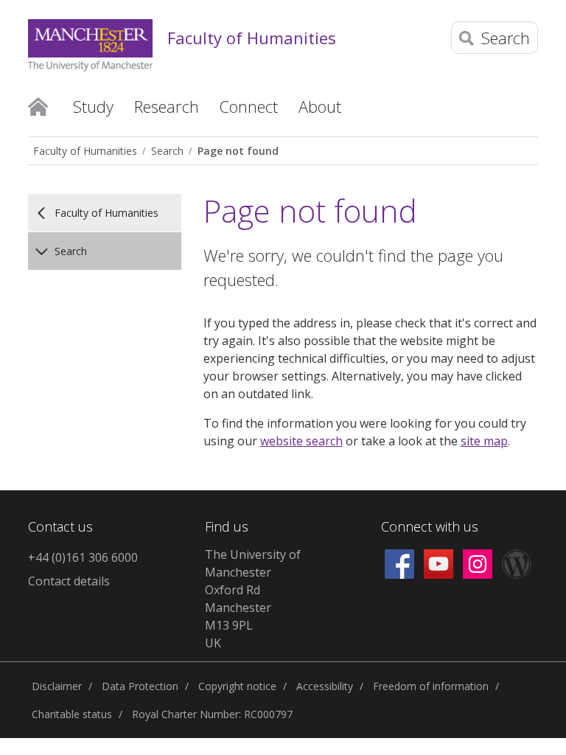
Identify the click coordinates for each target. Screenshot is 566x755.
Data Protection (140, 686)
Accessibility (324, 686)
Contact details (69, 581)
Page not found (238, 151)
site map (484, 441)
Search (167, 151)
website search (301, 441)
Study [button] (93, 106)
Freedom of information (431, 686)
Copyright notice (237, 686)
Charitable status (72, 714)
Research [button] (166, 106)
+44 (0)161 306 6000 (83, 557)
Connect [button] (249, 106)
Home (38, 105)
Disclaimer (57, 686)
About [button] (319, 106)
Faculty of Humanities (251, 37)
